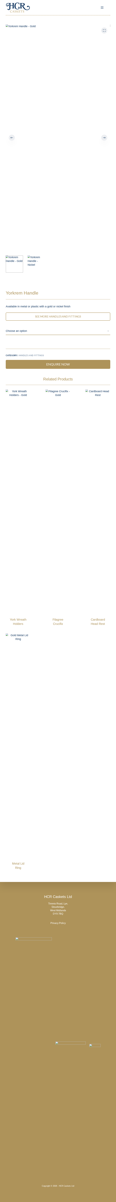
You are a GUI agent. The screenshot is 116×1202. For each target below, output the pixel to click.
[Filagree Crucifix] (58, 502)
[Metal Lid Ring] (18, 746)
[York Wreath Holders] (18, 502)
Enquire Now (58, 364)
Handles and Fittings (31, 355)
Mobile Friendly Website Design (58, 1197)
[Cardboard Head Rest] (97, 502)
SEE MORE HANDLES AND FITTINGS (58, 316)
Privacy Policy (58, 923)
